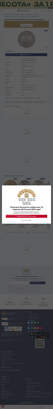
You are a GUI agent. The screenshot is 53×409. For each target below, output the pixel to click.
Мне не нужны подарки (26, 220)
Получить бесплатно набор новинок (26, 216)
